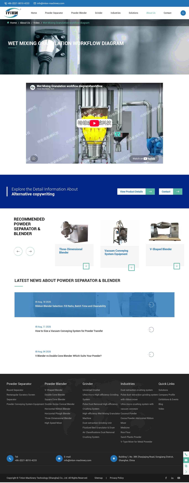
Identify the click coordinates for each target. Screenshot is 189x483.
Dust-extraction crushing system (137, 390)
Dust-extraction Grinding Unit (97, 423)
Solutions (133, 13)
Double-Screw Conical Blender (60, 404)
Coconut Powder (129, 413)
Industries (116, 13)
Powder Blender (79, 13)
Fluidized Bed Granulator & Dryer (99, 427)
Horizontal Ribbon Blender (57, 409)
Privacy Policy (117, 478)
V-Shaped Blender (161, 249)
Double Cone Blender (55, 394)
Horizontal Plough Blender (57, 413)
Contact (167, 13)
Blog (161, 404)
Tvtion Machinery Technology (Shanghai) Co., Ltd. (43, 478)
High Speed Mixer (53, 423)
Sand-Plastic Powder (131, 437)
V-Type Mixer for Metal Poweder (136, 441)
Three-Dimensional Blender (70, 251)
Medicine (125, 427)
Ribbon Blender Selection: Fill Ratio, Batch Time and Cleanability (70, 306)
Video (36, 22)
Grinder (98, 13)
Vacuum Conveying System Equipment (116, 252)
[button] (18, 251)
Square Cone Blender (55, 399)
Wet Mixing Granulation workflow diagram (66, 22)
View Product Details (136, 191)
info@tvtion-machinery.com (50, 3)
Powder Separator (54, 13)
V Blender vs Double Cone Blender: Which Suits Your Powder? (68, 355)
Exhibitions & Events (168, 399)
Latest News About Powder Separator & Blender (67, 280)
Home (34, 13)
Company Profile (167, 394)
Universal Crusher (91, 390)
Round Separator (15, 390)
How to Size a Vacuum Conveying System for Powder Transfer (69, 330)
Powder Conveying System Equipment (25, 404)
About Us (150, 13)
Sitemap (98, 478)
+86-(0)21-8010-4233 (18, 3)
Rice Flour (125, 432)
